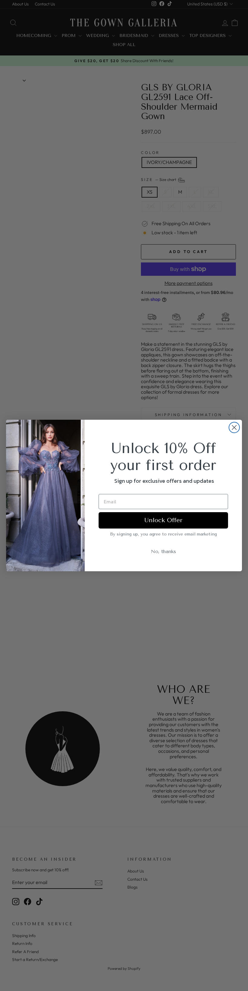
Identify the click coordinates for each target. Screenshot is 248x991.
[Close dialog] (234, 427)
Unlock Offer (163, 520)
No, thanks (163, 551)
